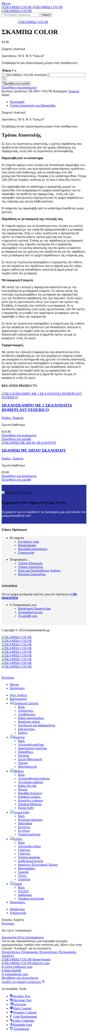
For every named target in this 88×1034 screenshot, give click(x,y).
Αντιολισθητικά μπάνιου (34, 778)
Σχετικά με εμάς (28, 541)
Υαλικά (22, 763)
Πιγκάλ (23, 789)
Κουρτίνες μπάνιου (30, 800)
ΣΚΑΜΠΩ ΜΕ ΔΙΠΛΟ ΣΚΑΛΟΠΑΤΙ (33, 450)
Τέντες (22, 875)
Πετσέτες (24, 827)
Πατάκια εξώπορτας (31, 898)
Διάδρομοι (25, 895)
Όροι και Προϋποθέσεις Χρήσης (39, 570)
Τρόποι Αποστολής (30, 567)
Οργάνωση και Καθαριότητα (36, 725)
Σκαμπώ (74, 91)
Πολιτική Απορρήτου (32, 574)
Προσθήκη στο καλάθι (16, 83)
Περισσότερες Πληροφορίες (39, 952)
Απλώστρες (25, 710)
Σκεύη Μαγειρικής (30, 759)
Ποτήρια (23, 755)
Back (21, 707)
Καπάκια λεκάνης (29, 797)
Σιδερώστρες (26, 729)
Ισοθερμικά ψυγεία (30, 861)
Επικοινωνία (26, 552)
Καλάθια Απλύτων (30, 793)
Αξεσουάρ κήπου (29, 846)
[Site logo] (17, 7)
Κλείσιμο (8, 677)
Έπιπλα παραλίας (29, 857)
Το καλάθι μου (27, 616)
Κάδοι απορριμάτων (31, 718)
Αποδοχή (8, 955)
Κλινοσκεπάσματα (30, 819)
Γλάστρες (24, 850)
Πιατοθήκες (25, 752)
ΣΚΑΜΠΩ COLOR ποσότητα (27, 75)
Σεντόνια (23, 830)
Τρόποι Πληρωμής (30, 563)
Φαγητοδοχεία (27, 766)
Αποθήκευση (26, 714)
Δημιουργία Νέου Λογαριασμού (23, 937)
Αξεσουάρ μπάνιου (30, 782)
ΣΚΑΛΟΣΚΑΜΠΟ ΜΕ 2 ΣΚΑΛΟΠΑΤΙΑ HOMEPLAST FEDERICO (37, 407)
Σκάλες (6, 417)
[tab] (48, 102)
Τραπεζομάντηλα (29, 834)
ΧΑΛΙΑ (23, 891)
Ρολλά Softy (26, 808)
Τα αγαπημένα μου (30, 612)
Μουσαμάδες (26, 868)
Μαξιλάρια (25, 823)
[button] (23, 982)
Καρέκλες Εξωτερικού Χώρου (38, 864)
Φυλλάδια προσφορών (32, 549)
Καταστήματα (27, 545)
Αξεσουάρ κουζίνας (31, 744)
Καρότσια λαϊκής (29, 721)
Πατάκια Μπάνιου (30, 804)
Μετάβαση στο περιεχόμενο (20, 977)
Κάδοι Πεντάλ (27, 785)
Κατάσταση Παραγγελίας (34, 608)
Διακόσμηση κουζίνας (32, 748)
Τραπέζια (24, 879)
